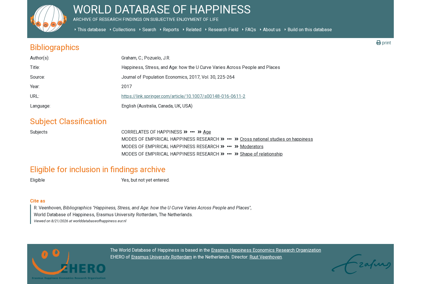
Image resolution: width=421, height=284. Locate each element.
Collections (124, 29)
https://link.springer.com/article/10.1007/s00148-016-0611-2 (183, 96)
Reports (171, 29)
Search (149, 29)
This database (92, 29)
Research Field (223, 29)
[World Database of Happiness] (50, 19)
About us (272, 29)
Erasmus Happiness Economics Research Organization (266, 250)
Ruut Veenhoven (265, 257)
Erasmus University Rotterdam (161, 257)
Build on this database (310, 29)
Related (193, 29)
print (386, 42)
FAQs (250, 29)
